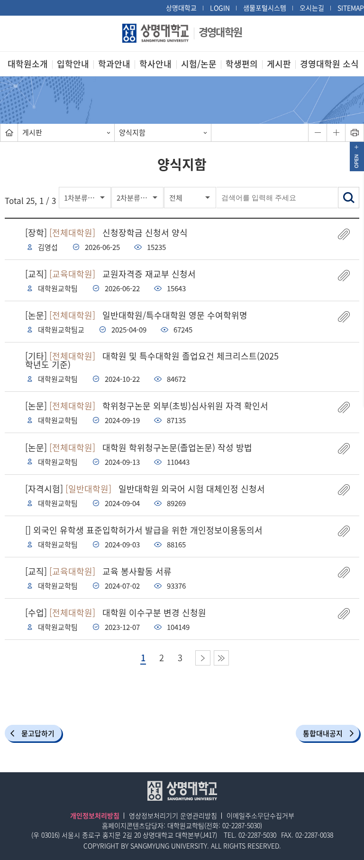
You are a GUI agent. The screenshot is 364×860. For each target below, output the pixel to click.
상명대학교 (181, 7)
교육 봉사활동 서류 (98, 571)
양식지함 (132, 132)
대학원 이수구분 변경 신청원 (115, 612)
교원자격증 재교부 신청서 (110, 274)
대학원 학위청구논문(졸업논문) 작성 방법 (138, 447)
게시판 (279, 64)
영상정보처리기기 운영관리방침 (173, 815)
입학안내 (73, 64)
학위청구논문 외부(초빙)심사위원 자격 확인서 (146, 405)
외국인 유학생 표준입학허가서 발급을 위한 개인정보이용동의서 (144, 530)
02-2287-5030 (241, 825)
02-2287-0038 (314, 835)
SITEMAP (350, 7)
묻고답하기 (38, 733)
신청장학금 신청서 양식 (106, 232)
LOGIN (220, 7)
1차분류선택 (82, 198)
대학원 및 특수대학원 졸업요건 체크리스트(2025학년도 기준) (152, 360)
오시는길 (312, 7)
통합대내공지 (323, 733)
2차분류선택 (135, 198)
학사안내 (155, 64)
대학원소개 (28, 64)
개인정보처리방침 (94, 815)
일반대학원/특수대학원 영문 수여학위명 (136, 315)
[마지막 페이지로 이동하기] (221, 658)
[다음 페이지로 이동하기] (202, 658)
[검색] (348, 197)
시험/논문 (199, 64)
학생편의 (242, 64)
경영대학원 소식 (329, 64)
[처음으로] (9, 132)
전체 (175, 198)
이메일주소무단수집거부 (260, 815)
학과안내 (114, 64)
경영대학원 (220, 31)
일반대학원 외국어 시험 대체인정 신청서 (145, 488)
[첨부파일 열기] (344, 234)
